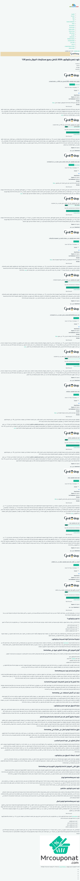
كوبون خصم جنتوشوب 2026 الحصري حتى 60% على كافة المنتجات (64, 81)
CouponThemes (62, 867)
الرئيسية (72, 14)
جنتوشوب (73, 658)
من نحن (72, 44)
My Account (71, 27)
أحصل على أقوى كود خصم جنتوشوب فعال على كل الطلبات (65, 562)
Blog (73, 18)
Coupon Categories (70, 22)
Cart (73, 20)
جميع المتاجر (71, 37)
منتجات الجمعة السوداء (69, 46)
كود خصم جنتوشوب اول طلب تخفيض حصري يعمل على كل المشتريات (63, 162)
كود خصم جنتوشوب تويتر (74, 478)
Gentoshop (66, 643)
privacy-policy (71, 29)
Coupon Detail (77, 134)
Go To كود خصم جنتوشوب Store (73, 132)
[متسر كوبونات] (74, 11)
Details (75, 90)
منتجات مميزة (71, 48)
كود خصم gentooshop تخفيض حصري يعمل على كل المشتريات (65, 315)
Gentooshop (74, 816)
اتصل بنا (72, 35)
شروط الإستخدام (71, 40)
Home (73, 23)
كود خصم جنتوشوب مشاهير (73, 391)
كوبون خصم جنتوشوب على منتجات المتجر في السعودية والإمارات (64, 238)
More (53, 103)
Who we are (72, 33)
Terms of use (71, 31)
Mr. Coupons (71, 25)
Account (72, 16)
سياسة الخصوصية (70, 39)
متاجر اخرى (72, 42)
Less (62, 115)
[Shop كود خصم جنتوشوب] (75, 55)
